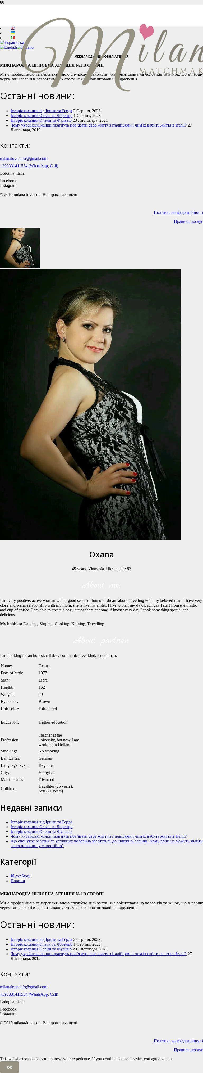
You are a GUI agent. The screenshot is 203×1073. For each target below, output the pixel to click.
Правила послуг (188, 221)
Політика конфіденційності (178, 212)
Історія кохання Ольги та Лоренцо (41, 826)
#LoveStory (20, 876)
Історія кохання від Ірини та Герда (41, 822)
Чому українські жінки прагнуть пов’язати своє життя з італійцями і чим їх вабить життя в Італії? (99, 125)
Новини (18, 880)
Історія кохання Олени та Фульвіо (41, 120)
